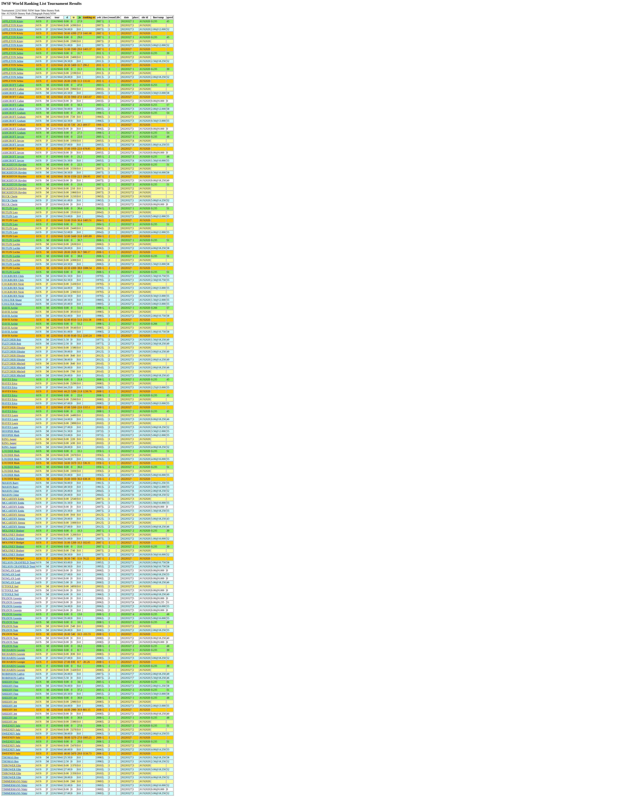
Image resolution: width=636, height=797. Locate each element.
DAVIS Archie (10, 307)
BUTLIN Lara (10, 208)
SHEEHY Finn (10, 681)
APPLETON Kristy (12, 21)
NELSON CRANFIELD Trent (18, 562)
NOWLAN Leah (11, 570)
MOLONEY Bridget (13, 530)
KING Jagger (9, 439)
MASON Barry (10, 482)
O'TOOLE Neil (10, 594)
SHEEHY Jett (9, 697)
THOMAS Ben (10, 757)
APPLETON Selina (12, 53)
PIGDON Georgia (12, 598)
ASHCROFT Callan (13, 85)
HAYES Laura (10, 415)
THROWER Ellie (11, 765)
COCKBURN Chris (13, 276)
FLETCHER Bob (11, 339)
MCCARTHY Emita (13, 498)
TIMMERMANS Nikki (14, 781)
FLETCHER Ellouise (13, 347)
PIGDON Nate (10, 622)
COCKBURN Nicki (13, 284)
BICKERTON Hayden (14, 164)
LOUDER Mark (11, 451)
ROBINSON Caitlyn (13, 673)
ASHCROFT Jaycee (13, 136)
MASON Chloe (10, 490)
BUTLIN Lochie (11, 240)
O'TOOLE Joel (10, 586)
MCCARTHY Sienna (13, 514)
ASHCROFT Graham (14, 112)
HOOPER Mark (10, 431)
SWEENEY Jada (11, 725)
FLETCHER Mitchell (13, 363)
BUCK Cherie (9, 196)
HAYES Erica (9, 379)
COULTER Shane (12, 299)
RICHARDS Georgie (13, 650)
